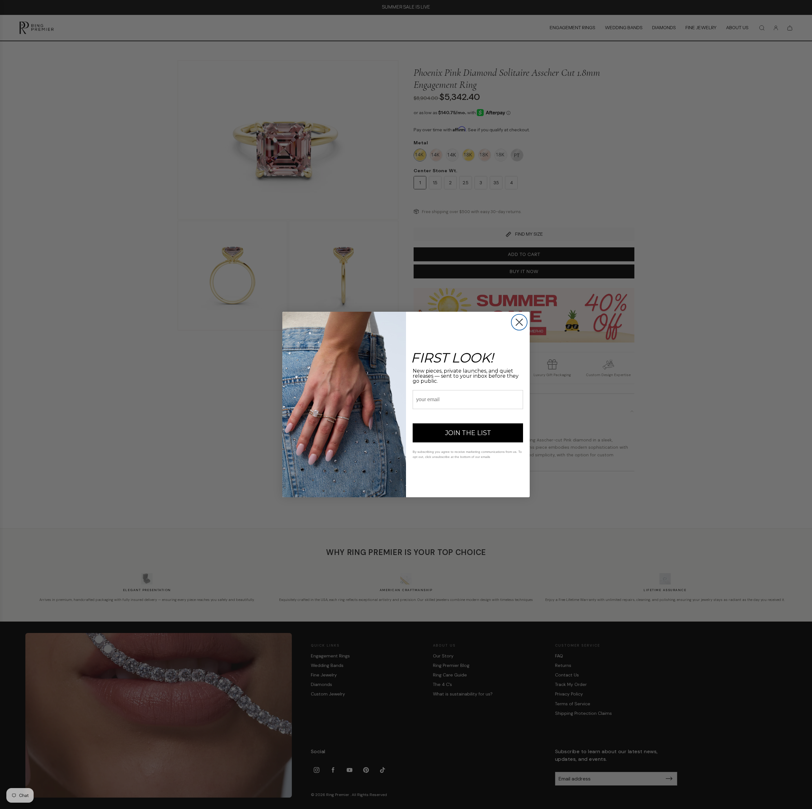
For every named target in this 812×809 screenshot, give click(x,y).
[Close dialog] (519, 322)
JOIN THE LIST (468, 433)
